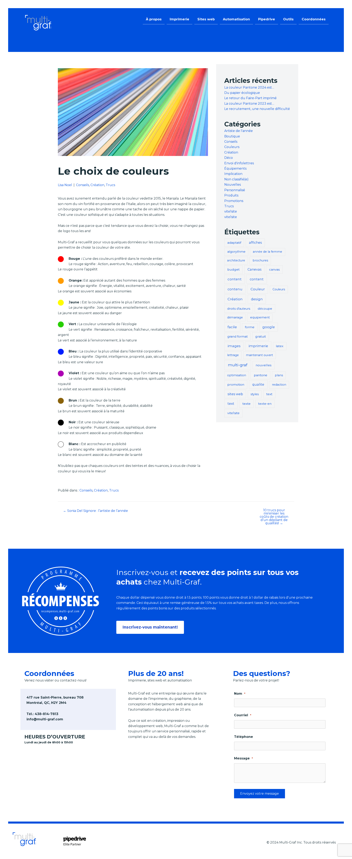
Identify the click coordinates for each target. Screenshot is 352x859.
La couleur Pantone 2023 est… (249, 103)
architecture (236, 260)
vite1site (230, 211)
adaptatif (234, 243)
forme (249, 327)
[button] (150, 627)
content (235, 279)
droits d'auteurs (238, 308)
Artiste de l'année (238, 131)
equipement (260, 317)
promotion (235, 384)
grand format (237, 336)
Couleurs (231, 147)
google (268, 327)
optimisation (236, 375)
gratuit (260, 336)
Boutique (232, 136)
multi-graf (237, 365)
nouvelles (263, 365)
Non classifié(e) (236, 179)
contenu (235, 289)
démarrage (235, 317)
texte (246, 404)
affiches (255, 243)
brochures (260, 260)
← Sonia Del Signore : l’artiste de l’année (95, 510)
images (234, 346)
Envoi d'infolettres (239, 163)
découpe (265, 308)
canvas (274, 269)
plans (279, 375)
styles (255, 394)
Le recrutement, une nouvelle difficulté (257, 109)
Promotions (233, 201)
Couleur (258, 289)
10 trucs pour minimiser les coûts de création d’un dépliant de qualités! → (274, 517)
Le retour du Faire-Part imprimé (250, 98)
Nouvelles (232, 185)
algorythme (236, 251)
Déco (228, 158)
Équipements (235, 168)
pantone (260, 375)
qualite (258, 384)
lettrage (233, 355)
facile (232, 327)
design (257, 299)
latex (279, 346)
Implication (233, 174)
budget (233, 269)
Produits (231, 195)
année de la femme (267, 251)
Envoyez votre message (259, 793)
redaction (279, 384)
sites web (235, 394)
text (269, 394)
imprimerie (258, 346)
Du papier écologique (242, 93)
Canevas (254, 269)
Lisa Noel (65, 185)
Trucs (110, 185)
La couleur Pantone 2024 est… (249, 87)
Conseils (82, 185)
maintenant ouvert (259, 355)
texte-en (265, 404)
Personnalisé (234, 190)
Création (97, 185)
